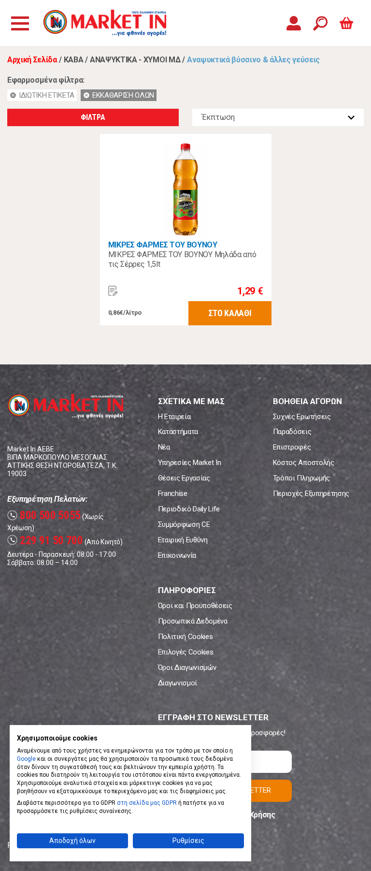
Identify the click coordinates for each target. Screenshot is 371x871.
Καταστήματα (178, 431)
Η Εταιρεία (174, 416)
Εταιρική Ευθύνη (183, 540)
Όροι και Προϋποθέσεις (195, 605)
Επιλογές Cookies (186, 652)
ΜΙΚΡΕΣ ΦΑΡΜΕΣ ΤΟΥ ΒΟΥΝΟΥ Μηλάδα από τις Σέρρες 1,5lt (182, 259)
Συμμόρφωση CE (184, 524)
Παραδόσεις (292, 431)
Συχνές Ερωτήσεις (302, 416)
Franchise (172, 493)
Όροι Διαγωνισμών (187, 667)
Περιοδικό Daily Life (189, 509)
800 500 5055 (45, 515)
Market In (104, 23)
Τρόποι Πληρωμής (301, 478)
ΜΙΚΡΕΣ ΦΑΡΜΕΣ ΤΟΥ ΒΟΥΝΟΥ (162, 244)
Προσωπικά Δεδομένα (193, 621)
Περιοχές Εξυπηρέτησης (311, 493)
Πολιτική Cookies (185, 636)
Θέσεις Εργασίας (184, 478)
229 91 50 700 (46, 540)
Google (26, 758)
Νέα (164, 447)
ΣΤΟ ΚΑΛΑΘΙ (230, 313)
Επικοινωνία (177, 555)
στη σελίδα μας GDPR (147, 802)
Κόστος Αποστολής (303, 462)
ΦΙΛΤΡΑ (93, 117)
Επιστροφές (292, 447)
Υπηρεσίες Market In (189, 462)
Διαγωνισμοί (177, 683)
